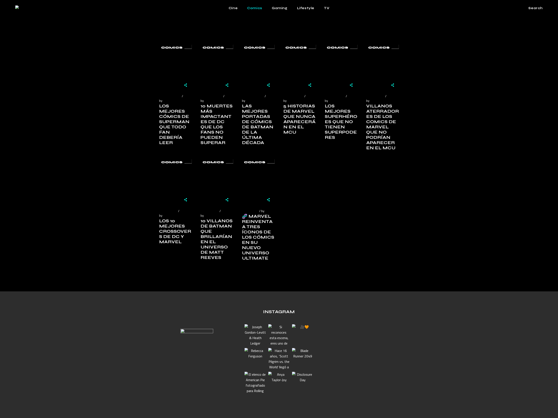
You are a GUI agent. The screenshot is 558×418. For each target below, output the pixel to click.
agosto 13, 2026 (252, 96)
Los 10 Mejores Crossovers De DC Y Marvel (175, 231)
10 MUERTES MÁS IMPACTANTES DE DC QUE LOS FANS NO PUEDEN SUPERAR (217, 124)
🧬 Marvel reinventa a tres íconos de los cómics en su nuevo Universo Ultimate (258, 237)
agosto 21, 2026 (169, 96)
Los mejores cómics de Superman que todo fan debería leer (174, 124)
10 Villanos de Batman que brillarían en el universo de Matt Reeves (217, 239)
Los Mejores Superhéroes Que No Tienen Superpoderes (341, 121)
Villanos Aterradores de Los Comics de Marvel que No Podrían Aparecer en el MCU (382, 127)
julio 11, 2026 (209, 211)
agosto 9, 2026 (293, 96)
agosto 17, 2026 (211, 96)
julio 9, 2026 (250, 211)
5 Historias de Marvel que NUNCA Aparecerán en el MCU (299, 119)
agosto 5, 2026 (334, 96)
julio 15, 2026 (375, 96)
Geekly (168, 100)
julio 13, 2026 (168, 211)
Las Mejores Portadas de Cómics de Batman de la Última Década (257, 124)
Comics (171, 47)
